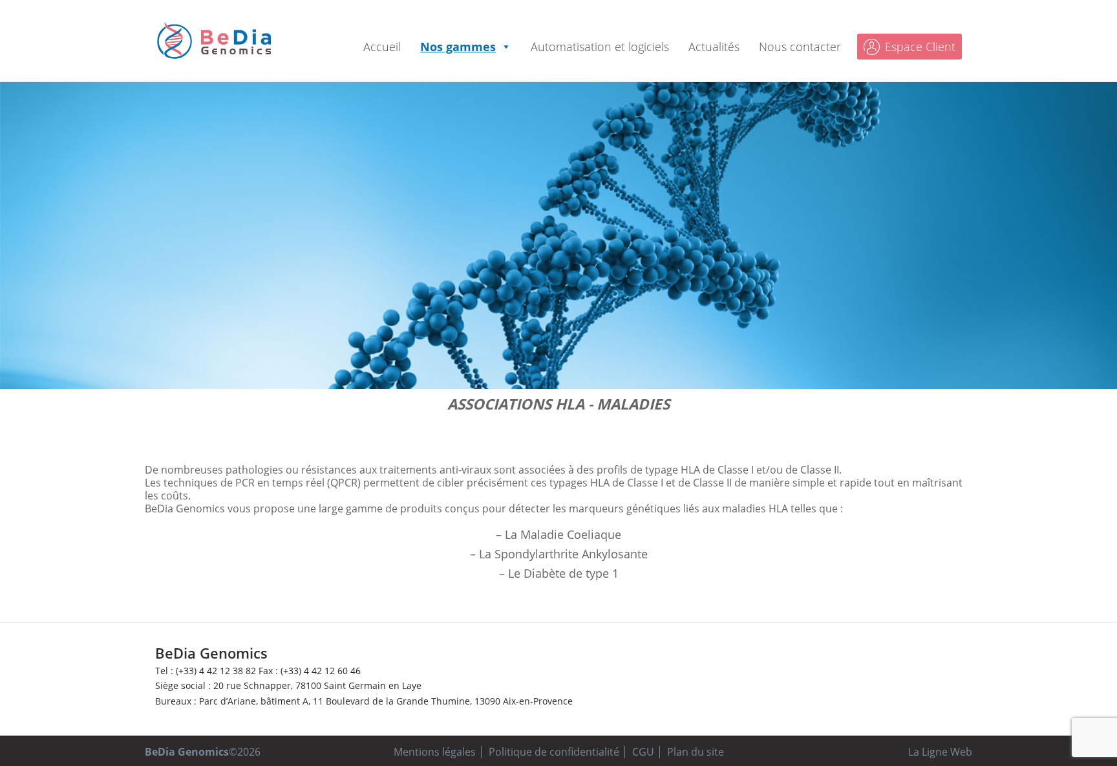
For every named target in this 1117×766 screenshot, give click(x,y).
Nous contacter (800, 46)
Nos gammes (458, 46)
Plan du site (695, 752)
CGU (643, 752)
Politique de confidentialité (554, 752)
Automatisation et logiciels (600, 46)
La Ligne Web (940, 752)
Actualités (713, 46)
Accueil (382, 46)
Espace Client (920, 46)
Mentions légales (435, 752)
